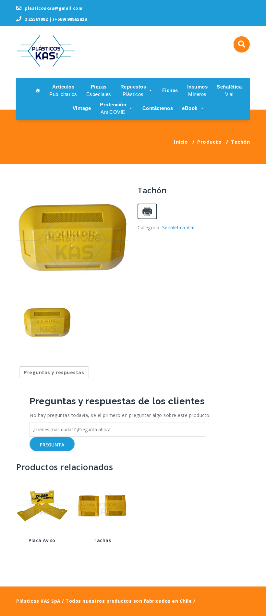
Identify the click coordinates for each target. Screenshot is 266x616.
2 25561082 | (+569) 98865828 (55, 19)
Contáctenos (157, 108)
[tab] (54, 372)
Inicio (181, 141)
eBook (190, 108)
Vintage (82, 108)
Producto (209, 141)
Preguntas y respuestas (54, 372)
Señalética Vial (178, 227)
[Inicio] (38, 90)
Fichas (170, 90)
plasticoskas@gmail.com (53, 8)
